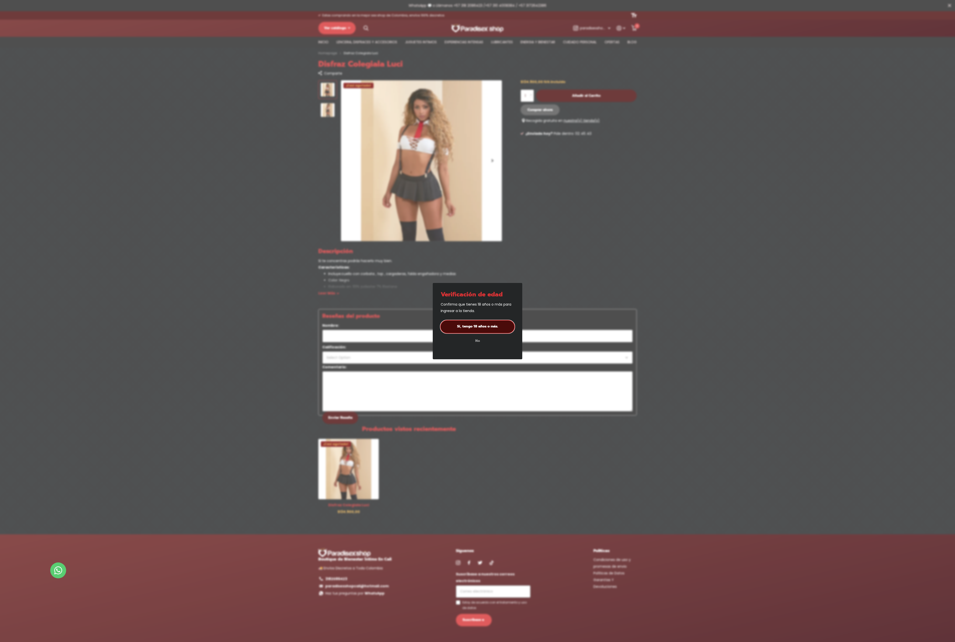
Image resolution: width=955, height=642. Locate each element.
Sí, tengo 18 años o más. (477, 326)
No (477, 341)
